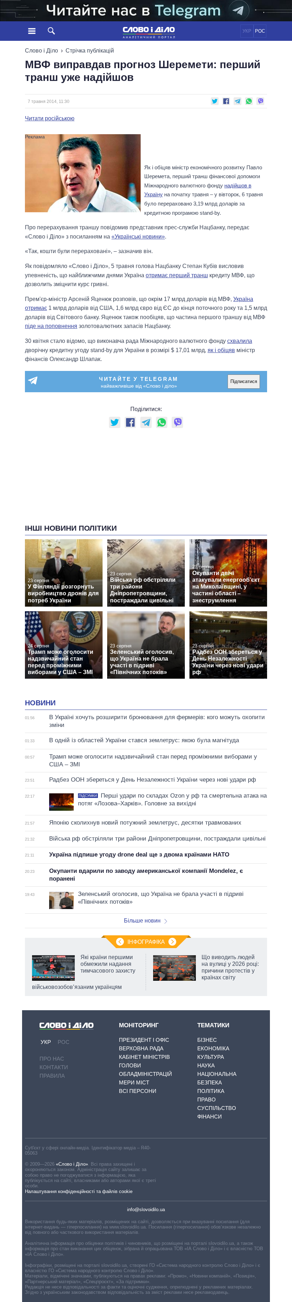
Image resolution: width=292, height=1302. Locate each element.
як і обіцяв (221, 350)
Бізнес (207, 1040)
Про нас (52, 1059)
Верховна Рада (141, 1048)
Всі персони (137, 1091)
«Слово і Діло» (72, 1164)
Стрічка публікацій (90, 51)
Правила (52, 1076)
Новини (40, 703)
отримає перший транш (177, 275)
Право (206, 1099)
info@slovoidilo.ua (146, 1209)
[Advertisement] (206, 148)
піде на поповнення (51, 326)
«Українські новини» (138, 237)
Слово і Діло (41, 51)
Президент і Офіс (144, 1040)
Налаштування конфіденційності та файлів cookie (78, 1191)
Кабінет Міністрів (144, 1057)
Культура (210, 1057)
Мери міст (134, 1082)
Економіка (213, 1048)
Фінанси (209, 1117)
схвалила (239, 341)
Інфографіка (146, 942)
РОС (260, 31)
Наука (206, 1065)
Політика (210, 1091)
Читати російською (49, 118)
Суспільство (216, 1108)
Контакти (54, 1067)
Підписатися (243, 381)
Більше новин (142, 921)
